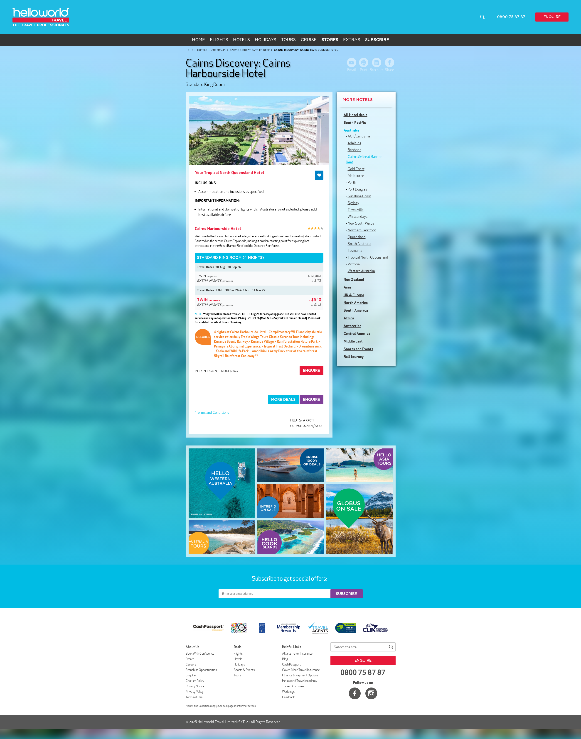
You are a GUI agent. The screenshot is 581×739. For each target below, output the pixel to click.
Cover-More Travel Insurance (301, 670)
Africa (349, 318)
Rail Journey (354, 356)
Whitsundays (357, 216)
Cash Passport (291, 664)
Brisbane (354, 149)
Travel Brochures (293, 686)
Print (363, 69)
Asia (347, 287)
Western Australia (361, 271)
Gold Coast (356, 168)
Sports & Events (244, 670)
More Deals (283, 399)
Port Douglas (357, 189)
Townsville (356, 209)
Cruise (309, 40)
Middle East (353, 341)
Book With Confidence (200, 653)
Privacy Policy (195, 692)
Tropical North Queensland (368, 257)
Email (351, 69)
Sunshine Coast (359, 196)
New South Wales (361, 223)
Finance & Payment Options (300, 675)
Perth (352, 182)
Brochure (377, 69)
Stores (190, 659)
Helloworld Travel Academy (299, 681)
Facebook (355, 693)
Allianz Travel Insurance (297, 653)
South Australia (359, 243)
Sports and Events (358, 349)
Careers (191, 664)
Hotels (241, 40)
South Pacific (355, 122)
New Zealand (354, 279)
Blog (285, 659)
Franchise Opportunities (201, 670)
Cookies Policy (195, 681)
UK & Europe (354, 295)
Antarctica (352, 325)
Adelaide (354, 143)
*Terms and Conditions (212, 412)
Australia (351, 130)
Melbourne (356, 175)
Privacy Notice (195, 686)
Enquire (552, 17)
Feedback (288, 697)
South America (356, 310)
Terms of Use (194, 697)
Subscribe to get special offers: (290, 578)
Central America (357, 333)
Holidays (265, 40)
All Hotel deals (355, 115)
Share (389, 69)
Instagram (371, 693)
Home (198, 40)
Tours (288, 40)
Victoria (354, 264)
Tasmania (355, 250)
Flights (219, 40)
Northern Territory (362, 230)
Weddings (288, 692)
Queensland (357, 237)
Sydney (353, 203)
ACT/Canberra (359, 136)
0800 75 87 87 (511, 17)
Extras (351, 40)
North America (356, 302)
